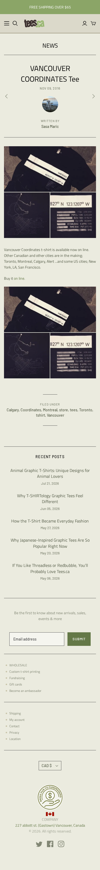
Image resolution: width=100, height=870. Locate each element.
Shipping (15, 713)
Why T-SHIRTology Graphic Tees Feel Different (50, 499)
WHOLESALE (18, 665)
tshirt (40, 415)
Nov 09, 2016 (50, 88)
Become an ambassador (25, 690)
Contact (14, 726)
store (63, 410)
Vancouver (55, 415)
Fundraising (17, 677)
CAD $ (47, 765)
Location (15, 738)
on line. (19, 278)
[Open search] (15, 23)
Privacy (14, 732)
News (50, 45)
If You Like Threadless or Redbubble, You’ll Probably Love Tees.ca (50, 568)
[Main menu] (6, 23)
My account (17, 719)
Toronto (85, 410)
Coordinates (31, 410)
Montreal (50, 410)
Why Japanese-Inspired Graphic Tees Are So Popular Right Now (50, 543)
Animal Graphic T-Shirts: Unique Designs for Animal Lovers (50, 473)
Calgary (13, 410)
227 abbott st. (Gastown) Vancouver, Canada (50, 825)
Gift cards (15, 684)
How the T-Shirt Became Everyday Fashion (50, 521)
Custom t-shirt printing (24, 671)
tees (73, 410)
